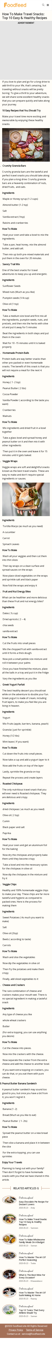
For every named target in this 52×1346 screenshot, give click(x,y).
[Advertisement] (26, 51)
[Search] (43, 5)
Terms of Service (34, 1330)
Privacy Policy (16, 1330)
